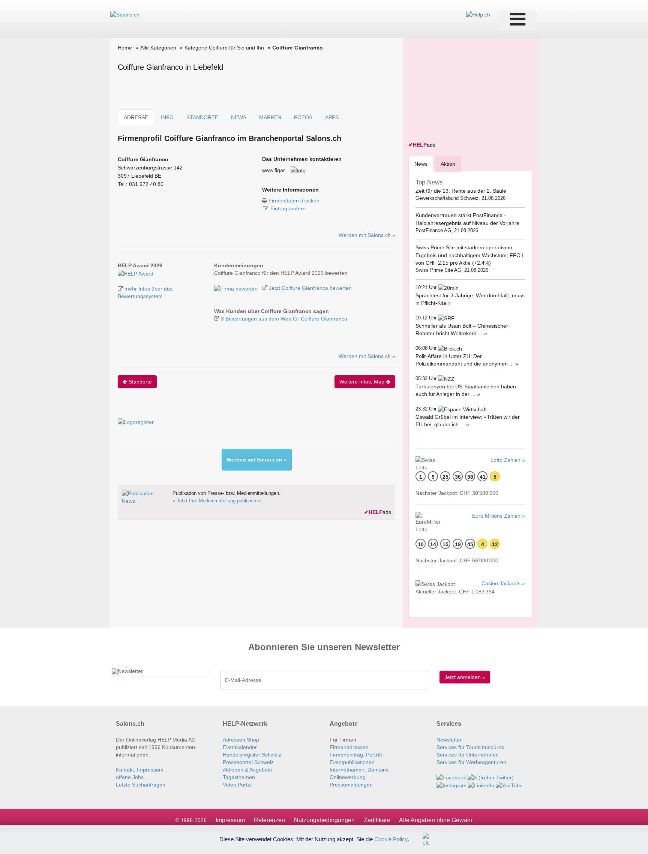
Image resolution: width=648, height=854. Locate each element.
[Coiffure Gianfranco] (135, 273)
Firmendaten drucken (294, 201)
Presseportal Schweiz (248, 762)
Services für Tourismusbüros (470, 747)
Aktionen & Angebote (247, 770)
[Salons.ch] (125, 14)
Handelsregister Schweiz (252, 755)
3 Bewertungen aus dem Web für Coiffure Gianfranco (284, 319)
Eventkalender (240, 747)
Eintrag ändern (288, 208)
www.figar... (275, 170)
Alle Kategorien (158, 48)
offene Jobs (130, 777)
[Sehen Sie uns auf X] (491, 777)
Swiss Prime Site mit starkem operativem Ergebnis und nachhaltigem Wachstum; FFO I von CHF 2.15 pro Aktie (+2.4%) (470, 255)
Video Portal (237, 785)
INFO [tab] (167, 117)
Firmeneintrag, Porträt (356, 755)
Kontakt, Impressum (140, 770)
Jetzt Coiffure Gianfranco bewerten (309, 288)
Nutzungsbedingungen (324, 820)
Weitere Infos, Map (362, 382)
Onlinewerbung (348, 777)
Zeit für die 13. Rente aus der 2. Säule (461, 191)
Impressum (230, 820)
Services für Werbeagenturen (471, 762)
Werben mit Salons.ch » (367, 235)
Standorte (139, 382)
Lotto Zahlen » (507, 460)
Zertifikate (377, 820)
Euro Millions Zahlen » (498, 516)
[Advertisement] (464, 91)
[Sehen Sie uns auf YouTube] (509, 785)
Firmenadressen (349, 747)
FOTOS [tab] (303, 117)
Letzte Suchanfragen (140, 785)
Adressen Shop (241, 740)
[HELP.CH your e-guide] (478, 14)
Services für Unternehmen (467, 755)
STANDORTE (202, 117)
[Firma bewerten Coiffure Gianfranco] (236, 288)
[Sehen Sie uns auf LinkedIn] (481, 785)
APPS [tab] (332, 117)
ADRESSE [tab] (136, 117)
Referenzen (269, 820)
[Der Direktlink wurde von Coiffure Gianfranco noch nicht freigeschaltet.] (298, 170)
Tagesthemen (239, 777)
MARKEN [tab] (270, 117)
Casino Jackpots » (503, 583)
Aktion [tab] (448, 164)
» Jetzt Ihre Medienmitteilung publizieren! (217, 500)
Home (125, 48)
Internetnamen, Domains (359, 770)
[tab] (421, 163)
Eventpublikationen (352, 762)
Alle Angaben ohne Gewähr (435, 820)
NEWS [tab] (238, 117)
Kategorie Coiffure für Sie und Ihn (224, 48)
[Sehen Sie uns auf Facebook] (451, 777)
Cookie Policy (391, 839)
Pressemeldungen (351, 785)
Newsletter (449, 740)
